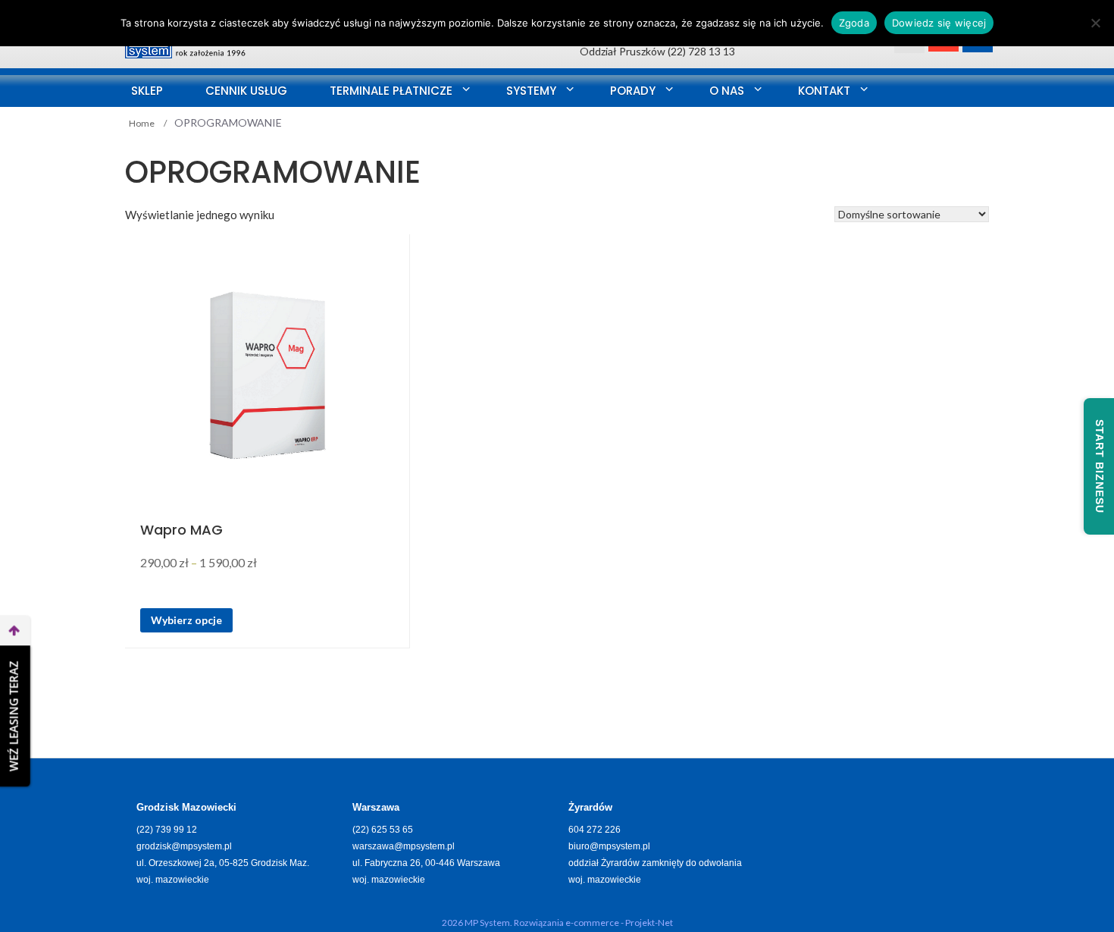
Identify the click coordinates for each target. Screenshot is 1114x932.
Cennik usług (246, 91)
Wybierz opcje (186, 619)
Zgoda (854, 23)
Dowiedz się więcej (939, 23)
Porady (633, 91)
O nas (726, 91)
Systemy (531, 91)
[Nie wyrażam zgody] (1095, 22)
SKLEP (147, 91)
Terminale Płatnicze (391, 91)
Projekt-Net (649, 922)
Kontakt (824, 91)
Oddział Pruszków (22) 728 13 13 (657, 51)
